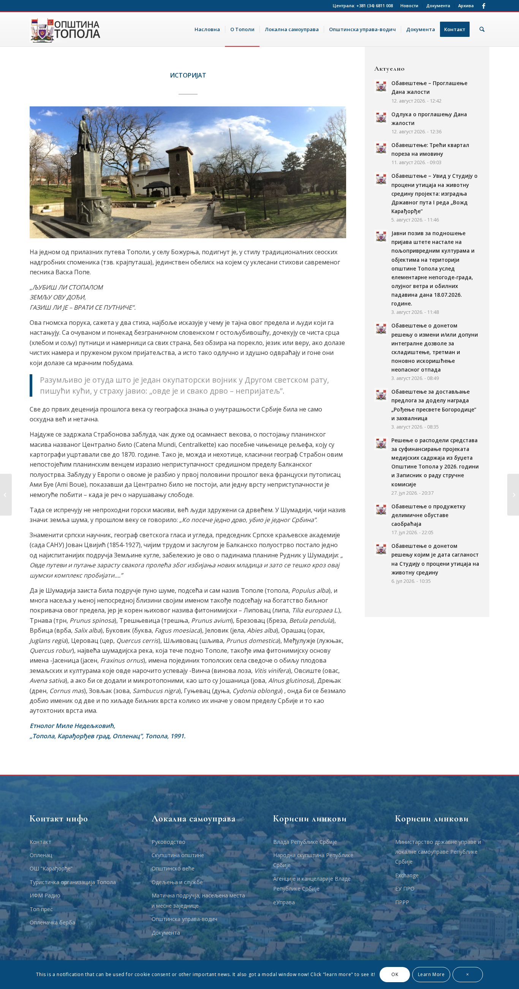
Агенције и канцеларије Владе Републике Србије (312, 883)
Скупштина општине (178, 855)
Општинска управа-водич (184, 919)
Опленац (41, 855)
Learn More (431, 974)
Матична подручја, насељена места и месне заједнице (198, 900)
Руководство (168, 841)
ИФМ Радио (45, 895)
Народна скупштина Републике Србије (313, 860)
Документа (438, 5)
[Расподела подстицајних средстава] (513, 495)
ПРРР (402, 902)
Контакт (40, 841)
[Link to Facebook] (483, 5)
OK (394, 974)
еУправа (284, 902)
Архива (466, 5)
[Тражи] (482, 29)
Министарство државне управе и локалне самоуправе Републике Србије (438, 852)
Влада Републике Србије (305, 841)
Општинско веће (173, 868)
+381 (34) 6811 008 (374, 5)
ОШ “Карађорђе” (51, 868)
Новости (409, 5)
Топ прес (41, 909)
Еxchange (407, 875)
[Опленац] (6, 495)
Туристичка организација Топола (73, 882)
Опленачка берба (52, 922)
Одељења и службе (177, 882)
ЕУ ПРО (405, 888)
